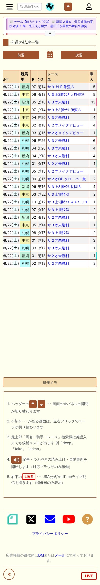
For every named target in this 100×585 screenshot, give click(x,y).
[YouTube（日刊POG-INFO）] (69, 519)
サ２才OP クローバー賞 (66, 179)
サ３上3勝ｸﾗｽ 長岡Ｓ (64, 186)
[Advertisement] (50, 323)
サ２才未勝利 (58, 163)
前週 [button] (21, 55)
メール (60, 555)
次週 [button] (79, 55)
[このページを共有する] (9, 574)
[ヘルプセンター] (87, 519)
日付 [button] (5, 79)
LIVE (89, 576)
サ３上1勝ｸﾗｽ (58, 194)
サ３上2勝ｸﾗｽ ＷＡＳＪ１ (67, 202)
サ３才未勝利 (58, 102)
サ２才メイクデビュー (65, 125)
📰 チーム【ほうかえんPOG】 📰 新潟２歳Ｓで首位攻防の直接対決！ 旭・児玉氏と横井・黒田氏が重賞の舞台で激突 (51, 24)
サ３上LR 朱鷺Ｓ (60, 86)
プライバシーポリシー (50, 533)
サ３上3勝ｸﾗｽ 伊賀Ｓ (64, 110)
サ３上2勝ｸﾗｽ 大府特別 (66, 94)
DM (41, 555)
